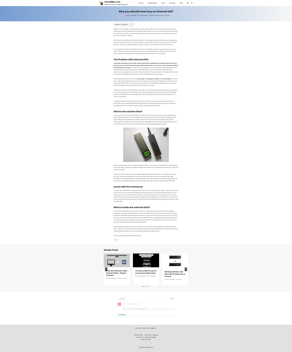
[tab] (144, 286)
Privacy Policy (138, 335)
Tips (187, 3)
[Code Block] (139, 309)
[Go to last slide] (106, 269)
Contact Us (139, 337)
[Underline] (128, 309)
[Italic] (126, 309)
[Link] (141, 309)
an (134, 29)
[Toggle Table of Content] (130, 24)
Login (172, 298)
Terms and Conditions (151, 335)
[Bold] (124, 309)
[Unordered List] (135, 309)
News (181, 3)
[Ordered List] (132, 309)
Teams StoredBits (131, 15)
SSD (115, 239)
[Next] (186, 269)
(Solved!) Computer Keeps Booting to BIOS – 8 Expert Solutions (116, 273)
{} (143, 308)
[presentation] (117, 260)
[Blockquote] (137, 309)
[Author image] (124, 15)
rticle (137, 29)
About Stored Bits (150, 337)
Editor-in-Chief (146, 339)
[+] (145, 308)
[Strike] (130, 309)
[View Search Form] (191, 3)
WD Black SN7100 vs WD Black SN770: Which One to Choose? (175, 274)
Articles (167, 15)
